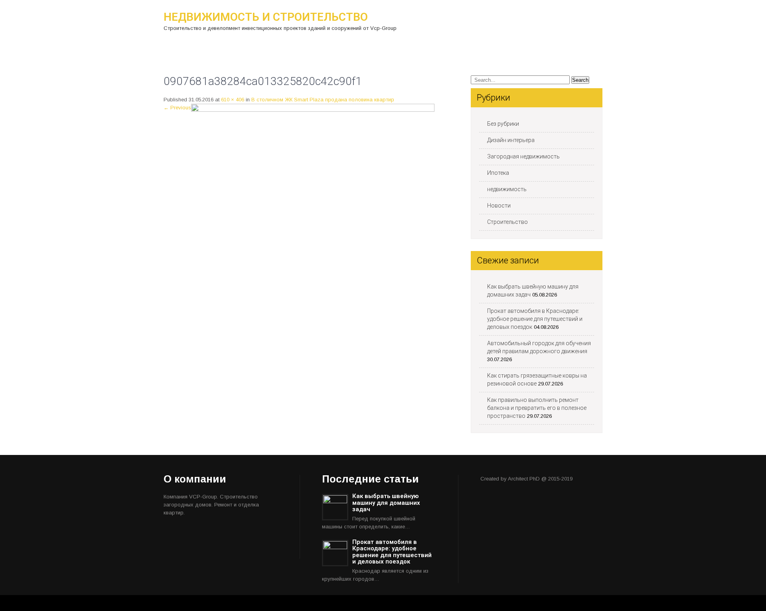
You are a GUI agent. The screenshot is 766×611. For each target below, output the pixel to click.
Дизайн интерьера (511, 140)
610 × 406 (232, 100)
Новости (499, 205)
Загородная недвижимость (523, 156)
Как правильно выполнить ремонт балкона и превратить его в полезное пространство (536, 408)
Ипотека (498, 173)
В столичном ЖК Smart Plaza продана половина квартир (322, 100)
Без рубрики (503, 124)
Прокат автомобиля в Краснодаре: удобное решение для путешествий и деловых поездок (534, 319)
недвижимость (507, 189)
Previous (177, 108)
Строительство (507, 222)
